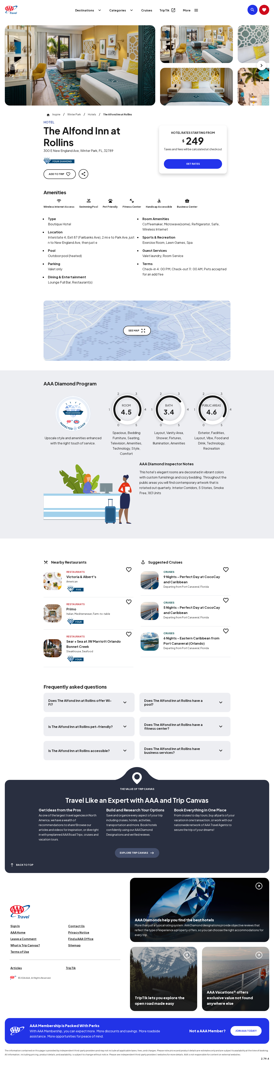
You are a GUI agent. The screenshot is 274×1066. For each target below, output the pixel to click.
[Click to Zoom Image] (80, 65)
